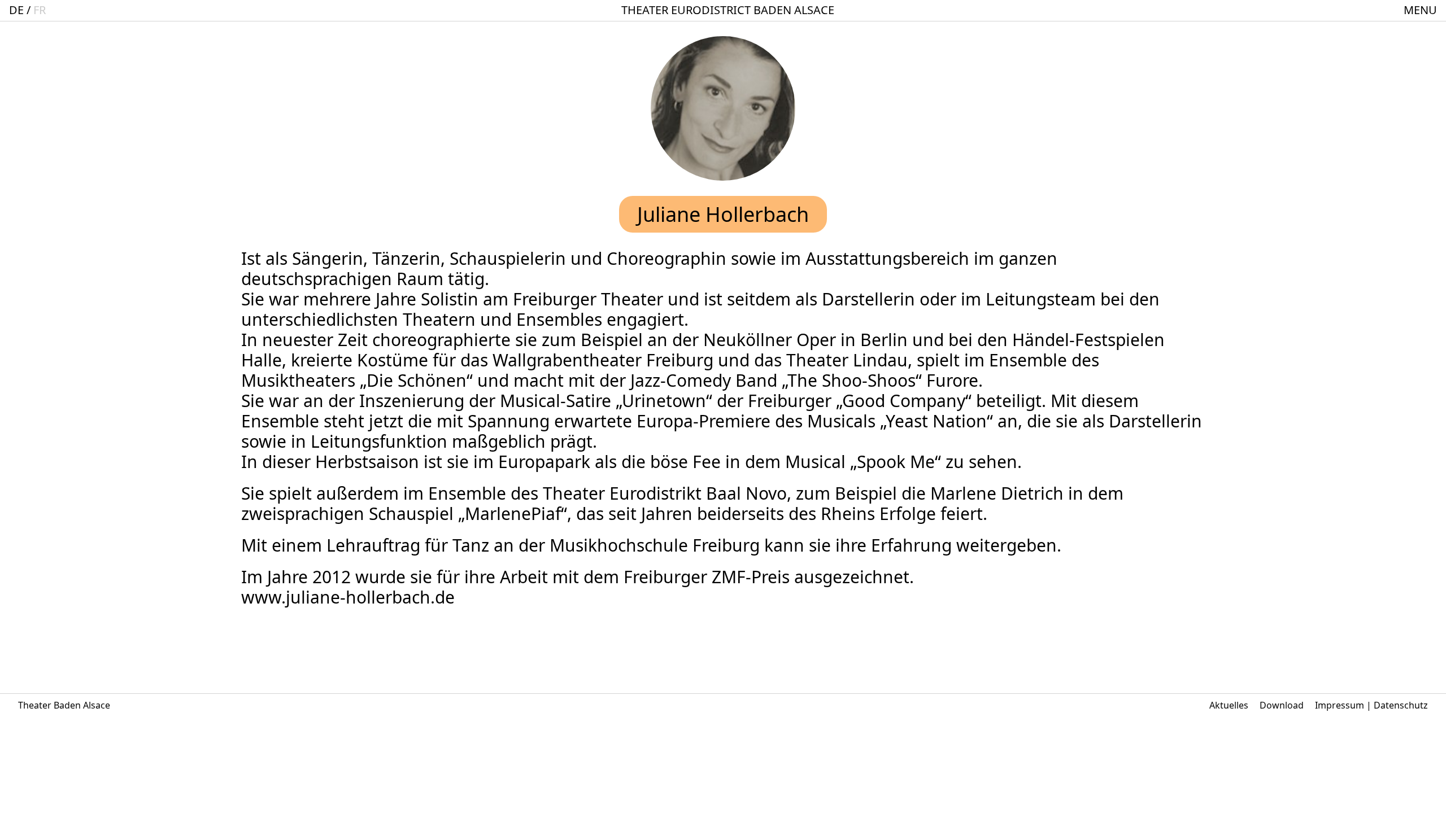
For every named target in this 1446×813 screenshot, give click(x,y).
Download (1282, 705)
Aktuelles (1228, 705)
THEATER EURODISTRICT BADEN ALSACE (727, 10)
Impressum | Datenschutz (1371, 705)
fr (39, 10)
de (16, 10)
